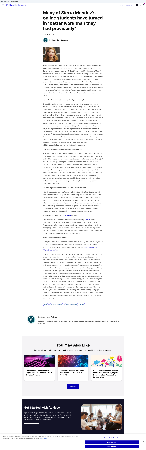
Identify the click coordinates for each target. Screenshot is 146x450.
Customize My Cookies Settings (111, 437)
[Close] (143, 442)
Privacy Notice (43, 438)
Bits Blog (82, 304)
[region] (73, 442)
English (45, 304)
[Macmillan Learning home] (16, 5)
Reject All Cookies (111, 442)
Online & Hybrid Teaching (71, 304)
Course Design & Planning (56, 304)
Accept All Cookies (111, 446)
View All (73, 386)
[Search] (140, 5)
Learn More (32, 426)
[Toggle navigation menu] (3, 5)
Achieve (87, 219)
